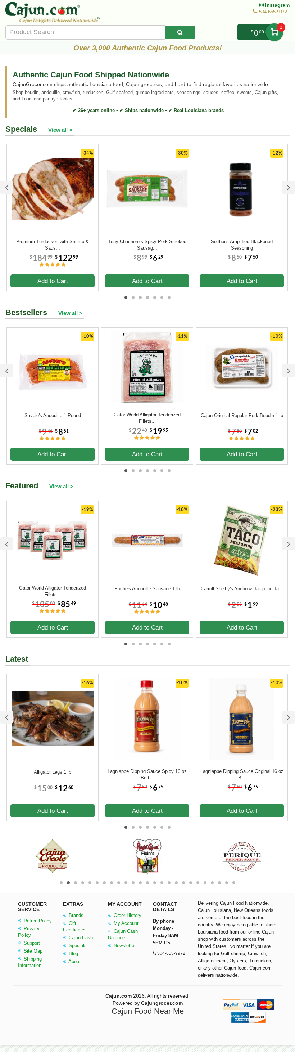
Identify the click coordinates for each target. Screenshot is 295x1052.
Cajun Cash (80, 937)
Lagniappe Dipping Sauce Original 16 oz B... (241, 774)
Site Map (32, 951)
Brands (75, 915)
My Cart (274, 32)
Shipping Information (30, 962)
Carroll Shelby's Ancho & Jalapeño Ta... (242, 588)
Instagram (277, 5)
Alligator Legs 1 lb (52, 772)
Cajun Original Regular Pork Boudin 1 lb (242, 415)
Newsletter (124, 945)
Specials (77, 945)
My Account (125, 923)
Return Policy (37, 920)
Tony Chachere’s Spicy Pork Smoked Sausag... (147, 245)
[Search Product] (180, 32)
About (74, 961)
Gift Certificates (75, 926)
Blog (72, 953)
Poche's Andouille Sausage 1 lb (147, 588)
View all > (60, 130)
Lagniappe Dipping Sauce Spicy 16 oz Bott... (147, 774)
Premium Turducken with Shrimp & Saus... (52, 245)
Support (31, 943)
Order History (126, 915)
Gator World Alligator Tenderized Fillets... (147, 418)
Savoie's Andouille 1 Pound (52, 415)
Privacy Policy (29, 932)
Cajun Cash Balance (123, 934)
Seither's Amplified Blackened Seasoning (242, 245)
